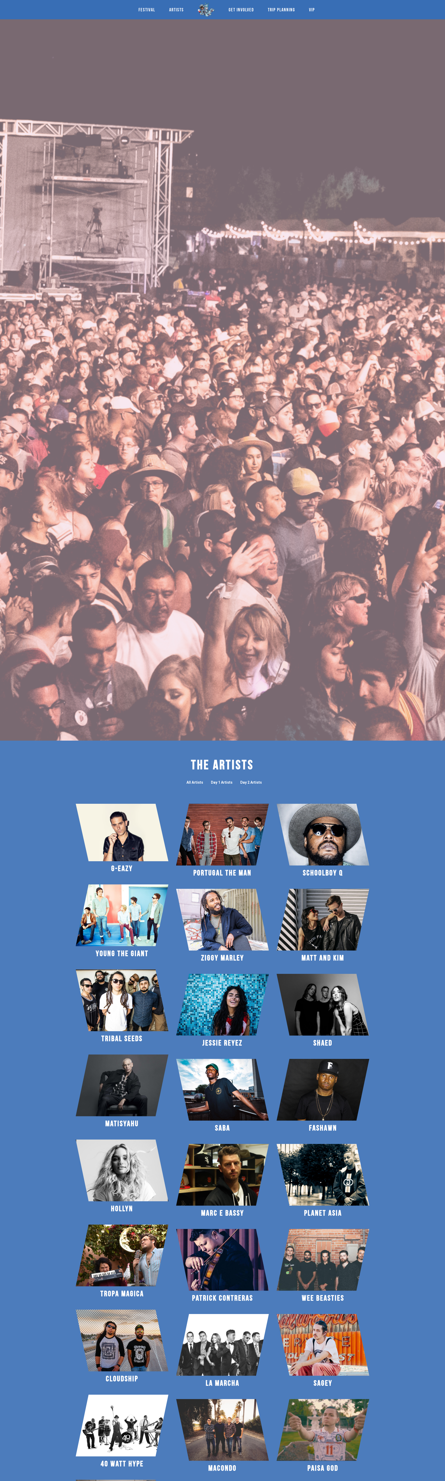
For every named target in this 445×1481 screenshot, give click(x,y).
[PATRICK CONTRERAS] (222, 1260)
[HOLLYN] (122, 1170)
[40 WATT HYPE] (122, 1426)
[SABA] (222, 1090)
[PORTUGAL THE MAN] (222, 835)
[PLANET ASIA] (323, 1175)
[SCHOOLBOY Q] (323, 835)
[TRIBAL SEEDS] (122, 1000)
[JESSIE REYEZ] (222, 1005)
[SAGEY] (323, 1345)
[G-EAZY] (122, 832)
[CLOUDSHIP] (122, 1340)
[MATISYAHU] (122, 1085)
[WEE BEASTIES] (323, 1260)
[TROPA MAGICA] (122, 1255)
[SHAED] (323, 1005)
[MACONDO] (222, 1430)
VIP (312, 9)
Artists (176, 9)
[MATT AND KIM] (323, 920)
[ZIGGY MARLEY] (222, 920)
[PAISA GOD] (323, 1430)
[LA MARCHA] (222, 1345)
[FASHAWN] (323, 1090)
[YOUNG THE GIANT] (122, 915)
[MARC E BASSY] (222, 1175)
